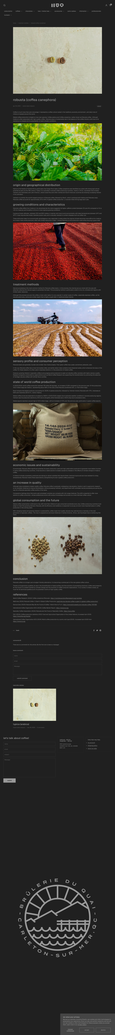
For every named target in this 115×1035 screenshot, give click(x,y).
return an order (92, 748)
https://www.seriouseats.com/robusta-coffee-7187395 (80, 605)
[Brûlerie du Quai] (57, 5)
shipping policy (92, 745)
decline (103, 1030)
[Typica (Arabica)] (34, 705)
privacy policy (82, 1025)
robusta (99, 106)
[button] (4, 5)
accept (87, 1030)
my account (91, 743)
